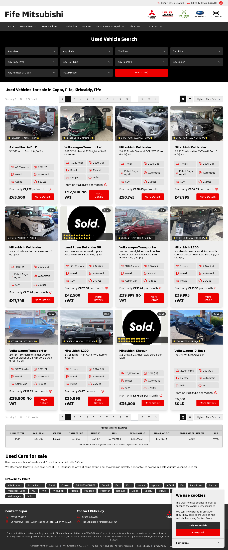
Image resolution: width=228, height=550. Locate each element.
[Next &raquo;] (156, 99)
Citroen (65, 485)
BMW (52, 485)
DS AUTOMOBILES (85, 485)
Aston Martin (35, 485)
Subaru (148, 490)
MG (33, 490)
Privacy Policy (159, 546)
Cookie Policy (143, 546)
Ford (128, 485)
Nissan (74, 490)
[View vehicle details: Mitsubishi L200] (196, 223)
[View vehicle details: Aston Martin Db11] (31, 123)
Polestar (105, 490)
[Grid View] (183, 99)
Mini (44, 490)
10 (127, 98)
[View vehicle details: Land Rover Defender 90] (86, 223)
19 (149, 98)
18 (142, 98)
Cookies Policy (204, 518)
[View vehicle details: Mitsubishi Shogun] (141, 327)
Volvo (31, 496)
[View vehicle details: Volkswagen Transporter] (86, 123)
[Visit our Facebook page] (221, 3)
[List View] (190, 99)
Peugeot (89, 490)
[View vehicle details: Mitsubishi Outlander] (141, 123)
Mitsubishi (58, 490)
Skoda (135, 490)
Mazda (212, 485)
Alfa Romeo (14, 485)
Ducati (105, 485)
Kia (182, 485)
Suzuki (162, 490)
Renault (120, 490)
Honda (141, 485)
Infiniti (170, 485)
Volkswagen (14, 496)
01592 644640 (90, 517)
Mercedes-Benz (16, 490)
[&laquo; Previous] (62, 99)
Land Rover (196, 485)
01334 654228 (18, 517)
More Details (43, 196)
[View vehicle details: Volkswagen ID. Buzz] (196, 327)
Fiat (118, 485)
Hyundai (156, 485)
